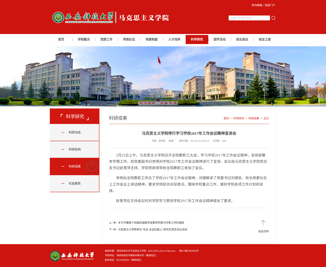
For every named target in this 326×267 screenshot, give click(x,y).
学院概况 (84, 39)
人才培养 (174, 39)
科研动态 (75, 132)
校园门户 (270, 5)
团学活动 (220, 39)
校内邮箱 (257, 5)
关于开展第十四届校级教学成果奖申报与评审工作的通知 (151, 222)
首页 (61, 39)
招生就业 (242, 39)
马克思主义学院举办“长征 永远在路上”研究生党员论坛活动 (152, 229)
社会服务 (75, 183)
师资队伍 (129, 39)
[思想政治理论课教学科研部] (112, 24)
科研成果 (75, 166)
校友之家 (265, 39)
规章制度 (152, 39)
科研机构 (75, 149)
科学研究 (197, 39)
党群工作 (106, 39)
